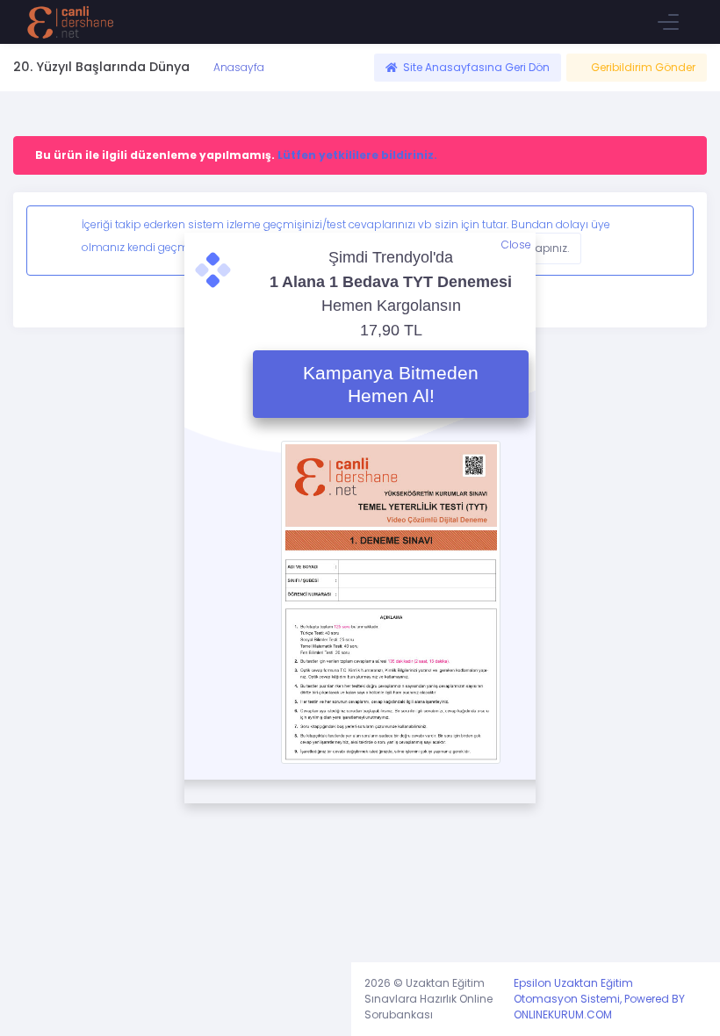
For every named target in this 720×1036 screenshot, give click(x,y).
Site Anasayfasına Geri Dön (476, 67)
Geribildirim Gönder (643, 67)
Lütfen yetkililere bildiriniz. (357, 154)
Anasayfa (237, 67)
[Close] (665, 240)
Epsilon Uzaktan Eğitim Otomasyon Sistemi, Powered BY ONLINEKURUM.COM (599, 998)
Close (516, 244)
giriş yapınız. (537, 248)
